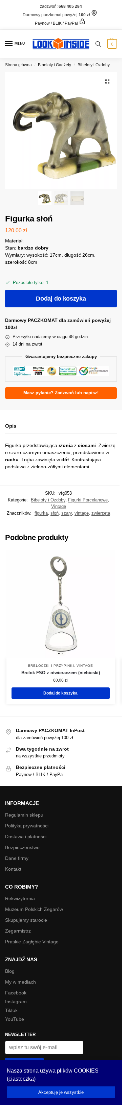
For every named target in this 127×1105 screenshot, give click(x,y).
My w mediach (20, 982)
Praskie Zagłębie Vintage (32, 941)
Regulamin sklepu (24, 815)
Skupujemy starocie (26, 920)
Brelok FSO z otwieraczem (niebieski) (60, 672)
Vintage (58, 506)
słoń (54, 513)
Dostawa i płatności (25, 836)
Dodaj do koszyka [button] (60, 693)
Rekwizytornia (20, 898)
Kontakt (13, 869)
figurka (41, 513)
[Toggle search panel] (98, 44)
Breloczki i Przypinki (51, 665)
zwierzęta (100, 513)
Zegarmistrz (18, 931)
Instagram (16, 1001)
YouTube (14, 1019)
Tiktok (11, 1010)
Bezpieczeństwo (22, 847)
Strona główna (18, 65)
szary (66, 513)
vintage (82, 513)
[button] (111, 44)
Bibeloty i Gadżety (54, 65)
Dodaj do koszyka (61, 298)
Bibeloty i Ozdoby (94, 65)
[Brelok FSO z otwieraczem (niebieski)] (60, 604)
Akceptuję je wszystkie (61, 1092)
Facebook (15, 992)
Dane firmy (16, 858)
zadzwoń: (61, 6)
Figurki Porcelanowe (88, 499)
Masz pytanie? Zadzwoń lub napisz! (61, 393)
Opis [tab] (10, 426)
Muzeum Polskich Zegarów (34, 909)
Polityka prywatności (26, 825)
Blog (10, 971)
